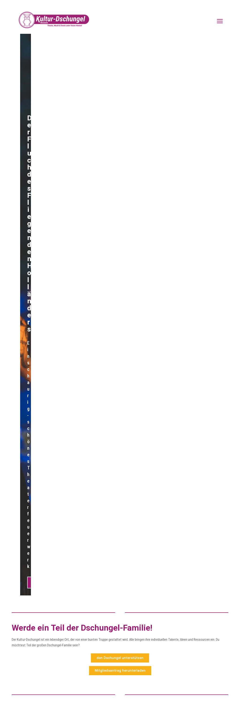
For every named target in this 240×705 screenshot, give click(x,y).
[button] (26, 313)
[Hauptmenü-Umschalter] (220, 21)
